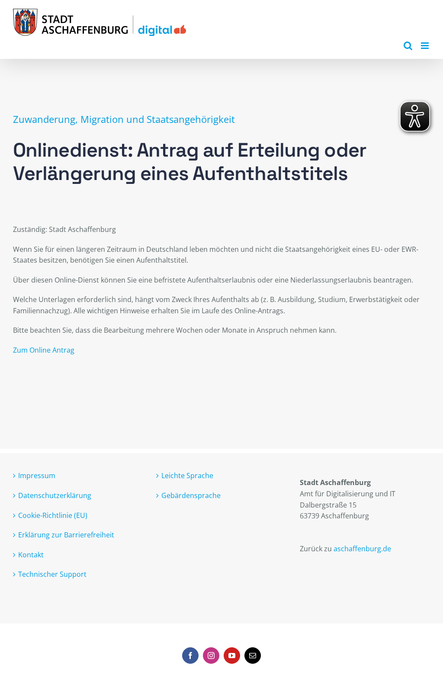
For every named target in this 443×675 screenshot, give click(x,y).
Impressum (36, 475)
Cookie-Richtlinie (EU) (52, 515)
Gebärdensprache (191, 495)
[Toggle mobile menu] (425, 45)
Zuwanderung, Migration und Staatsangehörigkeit (124, 119)
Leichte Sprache (187, 475)
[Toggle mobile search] (408, 45)
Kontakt (31, 554)
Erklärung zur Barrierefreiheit (66, 535)
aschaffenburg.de (362, 548)
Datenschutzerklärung (54, 495)
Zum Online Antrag (43, 350)
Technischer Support (52, 574)
